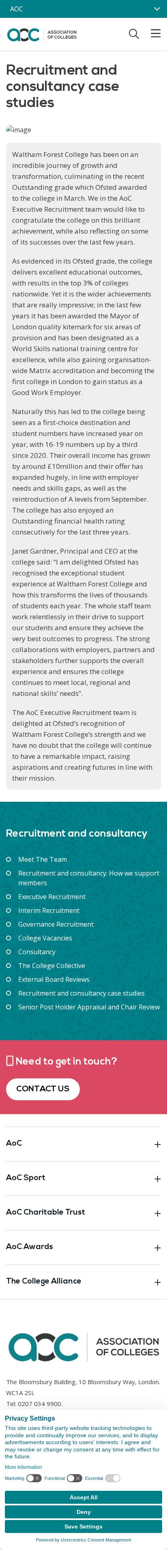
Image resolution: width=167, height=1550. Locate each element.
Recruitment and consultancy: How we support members (88, 878)
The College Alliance (43, 1282)
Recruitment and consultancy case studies (81, 993)
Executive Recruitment (52, 896)
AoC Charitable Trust (45, 1213)
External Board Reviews (54, 979)
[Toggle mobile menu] (151, 33)
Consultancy (37, 951)
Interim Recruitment (48, 910)
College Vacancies (45, 938)
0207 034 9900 (39, 1404)
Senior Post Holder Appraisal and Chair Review (89, 1007)
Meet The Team (42, 859)
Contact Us (43, 1089)
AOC (16, 8)
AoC (14, 1144)
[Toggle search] (134, 33)
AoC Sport (25, 1178)
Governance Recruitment (56, 924)
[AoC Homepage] (41, 33)
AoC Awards (29, 1247)
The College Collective (51, 965)
